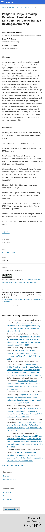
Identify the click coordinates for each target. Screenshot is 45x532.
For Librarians (7, 499)
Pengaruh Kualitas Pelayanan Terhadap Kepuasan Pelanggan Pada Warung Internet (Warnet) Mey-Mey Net (23, 325)
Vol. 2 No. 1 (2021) (23, 7)
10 (18, 465)
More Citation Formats (11, 306)
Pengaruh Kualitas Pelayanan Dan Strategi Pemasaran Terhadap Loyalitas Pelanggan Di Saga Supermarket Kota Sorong (23, 339)
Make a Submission (11, 509)
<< (3, 465)
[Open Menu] (2, 2)
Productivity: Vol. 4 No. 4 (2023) (18, 345)
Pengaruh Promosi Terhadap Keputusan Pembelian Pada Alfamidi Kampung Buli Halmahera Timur (24, 353)
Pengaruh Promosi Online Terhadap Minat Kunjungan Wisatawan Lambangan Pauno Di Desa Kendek (21, 455)
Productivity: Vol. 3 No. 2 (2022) (18, 403)
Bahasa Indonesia (9, 479)
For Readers (7, 492)
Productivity (9, 2)
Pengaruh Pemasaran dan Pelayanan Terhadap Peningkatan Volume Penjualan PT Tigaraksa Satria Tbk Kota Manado (24, 397)
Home (4, 7)
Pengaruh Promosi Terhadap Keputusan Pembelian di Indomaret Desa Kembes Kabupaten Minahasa (24, 411)
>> (22, 465)
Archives (11, 7)
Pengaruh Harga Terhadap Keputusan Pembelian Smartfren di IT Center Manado (23, 383)
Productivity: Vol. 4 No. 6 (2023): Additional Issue (24, 375)
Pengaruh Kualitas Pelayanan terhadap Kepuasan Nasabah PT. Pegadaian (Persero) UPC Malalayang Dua (24, 425)
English (6, 476)
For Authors (7, 496)
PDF (6, 232)
